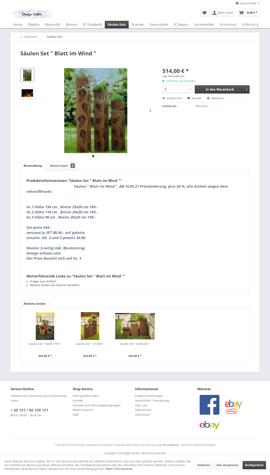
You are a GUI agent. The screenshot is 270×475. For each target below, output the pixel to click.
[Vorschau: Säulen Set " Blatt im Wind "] (27, 75)
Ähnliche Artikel (34, 304)
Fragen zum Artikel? (42, 281)
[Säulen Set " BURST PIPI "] (45, 326)
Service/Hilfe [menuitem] (248, 3)
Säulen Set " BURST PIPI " (44, 344)
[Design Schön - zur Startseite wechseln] (32, 14)
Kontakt (78, 400)
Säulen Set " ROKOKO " (135, 344)
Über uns (141, 405)
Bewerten (217, 98)
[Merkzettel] (204, 13)
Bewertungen (62, 165)
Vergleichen (174, 98)
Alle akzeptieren (227, 465)
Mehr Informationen (119, 469)
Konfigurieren (254, 465)
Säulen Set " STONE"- (90, 344)
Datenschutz (143, 410)
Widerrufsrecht (83, 410)
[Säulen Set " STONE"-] (90, 326)
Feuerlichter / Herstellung (152, 400)
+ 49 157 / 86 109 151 (29, 410)
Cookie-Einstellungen (149, 396)
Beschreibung (33, 165)
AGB (75, 414)
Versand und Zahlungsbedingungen (97, 405)
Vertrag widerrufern (86, 396)
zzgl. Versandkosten (173, 76)
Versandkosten (171, 445)
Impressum (142, 414)
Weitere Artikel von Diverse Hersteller (54, 285)
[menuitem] (204, 13)
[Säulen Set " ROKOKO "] (135, 326)
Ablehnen (203, 465)
